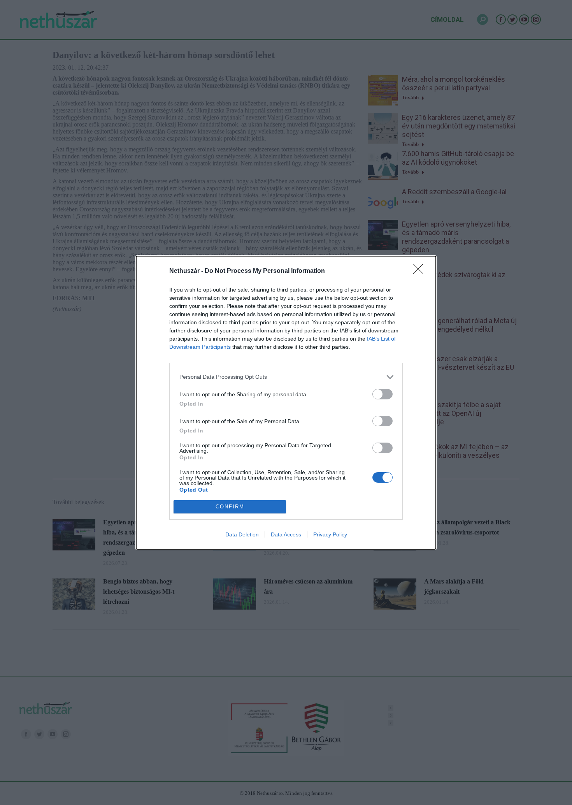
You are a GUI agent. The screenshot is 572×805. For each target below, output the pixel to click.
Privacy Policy (330, 534)
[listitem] (286, 377)
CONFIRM (230, 507)
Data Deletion (242, 534)
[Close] (420, 271)
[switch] (382, 394)
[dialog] (286, 402)
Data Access (286, 534)
